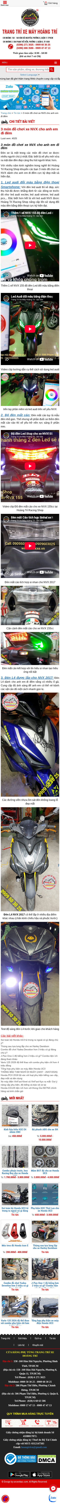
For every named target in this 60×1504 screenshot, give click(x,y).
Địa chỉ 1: (8, 1361)
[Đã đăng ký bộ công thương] (20, 1458)
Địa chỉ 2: (10, 1385)
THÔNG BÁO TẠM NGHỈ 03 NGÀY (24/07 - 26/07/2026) (29, 1072)
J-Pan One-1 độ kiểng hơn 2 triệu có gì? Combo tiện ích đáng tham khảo (45, 1285)
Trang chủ (6, 113)
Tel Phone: (21, 1377)
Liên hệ (21, 1345)
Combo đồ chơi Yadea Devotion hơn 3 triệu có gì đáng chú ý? (15, 1285)
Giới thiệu (22, 1338)
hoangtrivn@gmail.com (34, 1447)
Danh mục (5, 5)
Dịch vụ (38, 1338)
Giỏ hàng (53, 3)
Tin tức (17, 113)
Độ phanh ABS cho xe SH (45, 1129)
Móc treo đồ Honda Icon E (15, 1245)
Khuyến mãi (37, 1345)
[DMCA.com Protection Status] (46, 1458)
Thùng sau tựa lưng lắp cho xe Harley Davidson (25, 1046)
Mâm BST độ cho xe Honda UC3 (45, 1172)
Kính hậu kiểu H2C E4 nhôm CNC (15, 1130)
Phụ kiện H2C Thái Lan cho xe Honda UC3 (45, 1209)
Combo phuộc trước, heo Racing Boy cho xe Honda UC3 (15, 1173)
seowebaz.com (20, 1481)
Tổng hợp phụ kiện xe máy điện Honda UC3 (23, 1068)
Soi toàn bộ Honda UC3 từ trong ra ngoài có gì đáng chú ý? (15, 1211)
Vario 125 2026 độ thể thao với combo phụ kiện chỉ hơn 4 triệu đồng (15, 1323)
